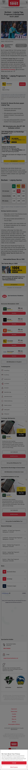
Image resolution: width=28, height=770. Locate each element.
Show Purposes (14, 767)
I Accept (14, 762)
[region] (14, 759)
